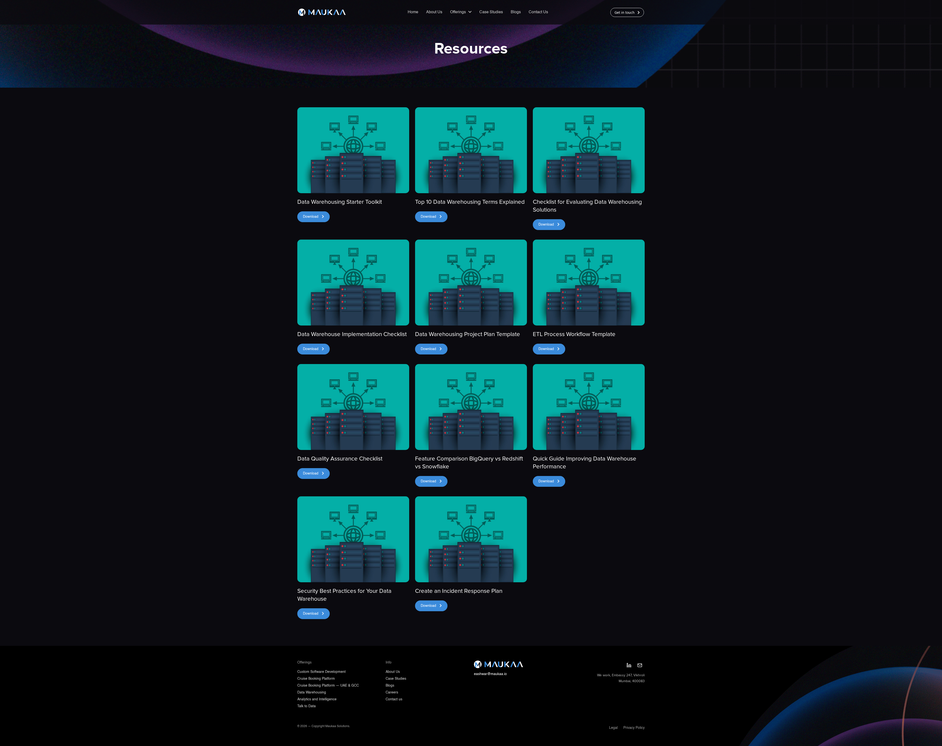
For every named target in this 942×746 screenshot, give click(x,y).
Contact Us (538, 12)
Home (413, 12)
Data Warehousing (311, 692)
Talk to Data (306, 706)
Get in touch (625, 12)
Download (311, 216)
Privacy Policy (634, 728)
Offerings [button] (458, 12)
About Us (434, 12)
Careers (392, 692)
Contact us (394, 699)
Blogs (516, 12)
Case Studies (491, 12)
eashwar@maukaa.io (490, 674)
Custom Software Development (321, 672)
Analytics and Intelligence (317, 699)
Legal (613, 728)
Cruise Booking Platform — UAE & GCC (328, 685)
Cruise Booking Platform (316, 678)
